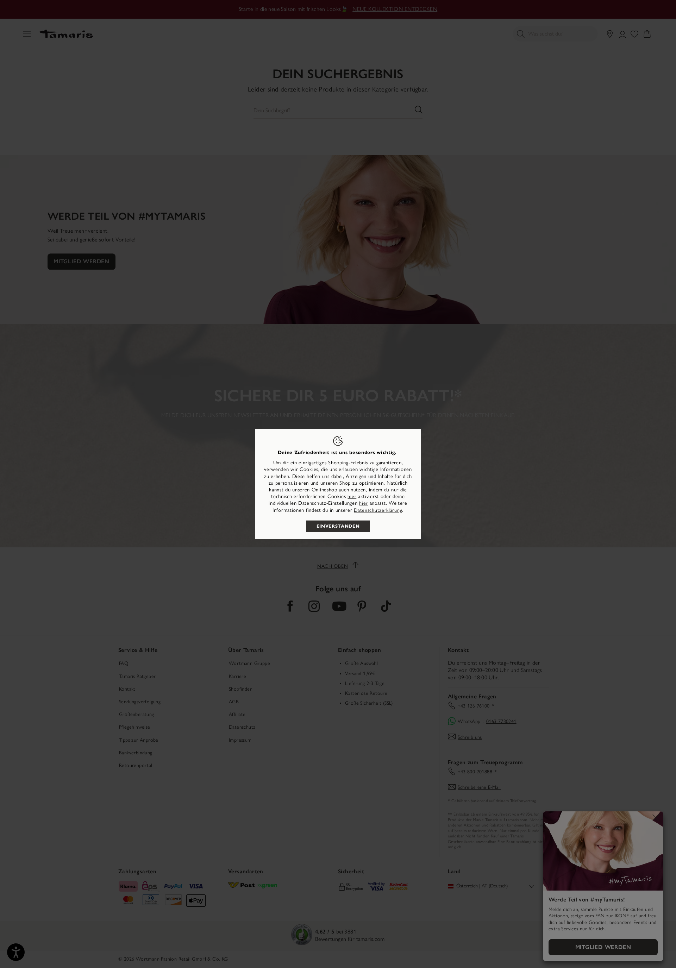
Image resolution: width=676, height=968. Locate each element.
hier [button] (363, 503)
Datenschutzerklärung (378, 510)
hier (352, 496)
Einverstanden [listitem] (338, 526)
